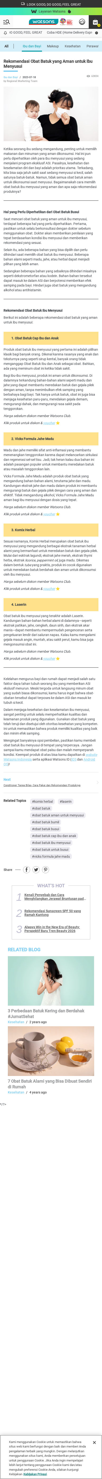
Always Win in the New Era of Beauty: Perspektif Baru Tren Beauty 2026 (52, 929)
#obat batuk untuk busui (50, 850)
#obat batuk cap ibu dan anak (54, 836)
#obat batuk (41, 808)
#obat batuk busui (45, 829)
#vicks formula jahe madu (51, 856)
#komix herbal (42, 801)
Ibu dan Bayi (32, 46)
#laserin (66, 801)
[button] (95, 21)
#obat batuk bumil (45, 822)
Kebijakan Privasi (35, 1474)
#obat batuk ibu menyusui (51, 843)
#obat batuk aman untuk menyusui (58, 815)
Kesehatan (73, 46)
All (7, 46)
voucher (49, 423)
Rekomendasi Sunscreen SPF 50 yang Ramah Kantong (52, 913)
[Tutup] (94, 1442)
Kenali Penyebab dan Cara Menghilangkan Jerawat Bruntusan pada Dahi (55, 897)
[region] (51, 1457)
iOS (73, 759)
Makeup (53, 46)
